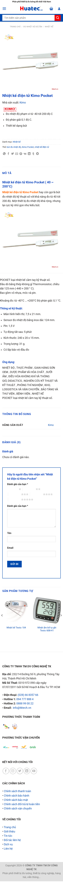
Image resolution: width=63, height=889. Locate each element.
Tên (9, 533)
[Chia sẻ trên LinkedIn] (29, 153)
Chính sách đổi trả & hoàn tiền (22, 804)
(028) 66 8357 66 (28, 694)
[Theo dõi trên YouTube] (34, 771)
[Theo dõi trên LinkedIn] (27, 771)
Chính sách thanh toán (17, 791)
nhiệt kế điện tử (42, 147)
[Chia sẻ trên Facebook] (8, 153)
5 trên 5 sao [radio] (14, 499)
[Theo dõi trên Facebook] (6, 771)
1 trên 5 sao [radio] (12, 489)
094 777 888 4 (24, 699)
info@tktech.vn (22, 707)
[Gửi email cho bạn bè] (16, 153)
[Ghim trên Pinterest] (20, 153)
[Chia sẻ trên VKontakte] (25, 153)
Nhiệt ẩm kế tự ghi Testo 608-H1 (46, 629)
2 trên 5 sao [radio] (29, 489)
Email (10, 547)
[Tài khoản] (59, 8)
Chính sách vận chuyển (18, 808)
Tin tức (8, 835)
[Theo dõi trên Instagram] (13, 771)
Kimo (23, 102)
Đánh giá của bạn (17, 484)
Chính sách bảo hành (16, 795)
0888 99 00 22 (24, 703)
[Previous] (2, 621)
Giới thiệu (9, 831)
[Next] (60, 621)
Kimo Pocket (28, 147)
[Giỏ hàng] (51, 8)
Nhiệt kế (49, 26)
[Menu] (4, 9)
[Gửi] (58, 18)
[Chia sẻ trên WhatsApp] (4, 153)
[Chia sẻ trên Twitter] (12, 153)
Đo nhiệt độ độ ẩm (32, 26)
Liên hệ (8, 848)
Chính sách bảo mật (16, 799)
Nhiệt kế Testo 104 (16, 627)
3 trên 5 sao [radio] (14, 494)
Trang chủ (15, 26)
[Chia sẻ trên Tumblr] (33, 153)
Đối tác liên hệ (12, 840)
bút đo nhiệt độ (14, 147)
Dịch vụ (8, 844)
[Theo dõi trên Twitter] (20, 771)
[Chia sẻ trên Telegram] (37, 153)
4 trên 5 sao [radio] (36, 494)
